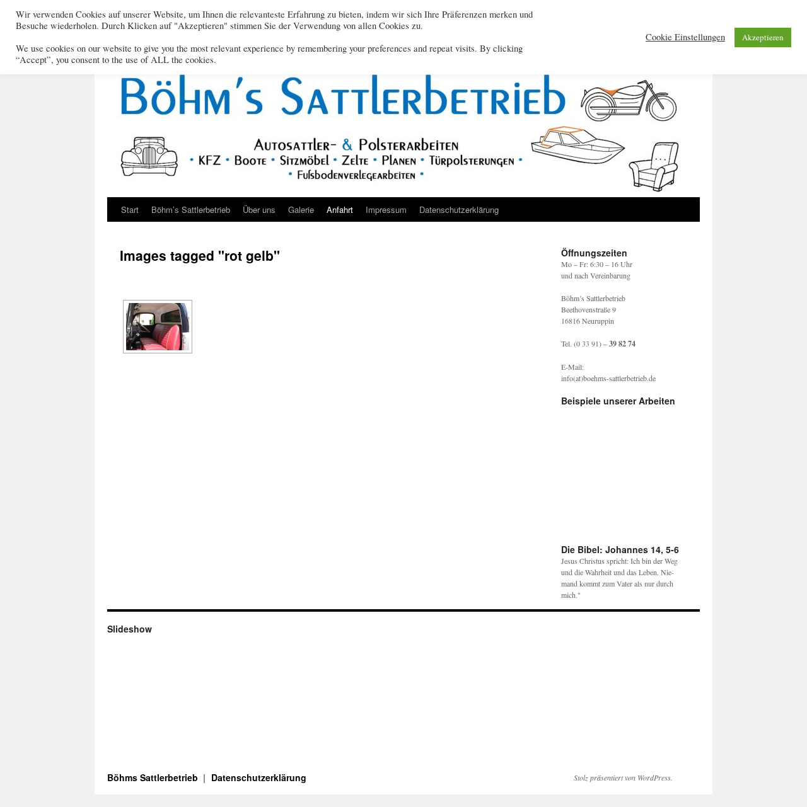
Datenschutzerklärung (459, 209)
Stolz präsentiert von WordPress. (623, 777)
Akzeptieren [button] (763, 37)
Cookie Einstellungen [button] (685, 37)
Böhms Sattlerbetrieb (153, 777)
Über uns (259, 209)
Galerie (301, 209)
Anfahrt (340, 209)
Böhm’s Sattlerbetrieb (190, 209)
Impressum (386, 209)
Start (130, 209)
